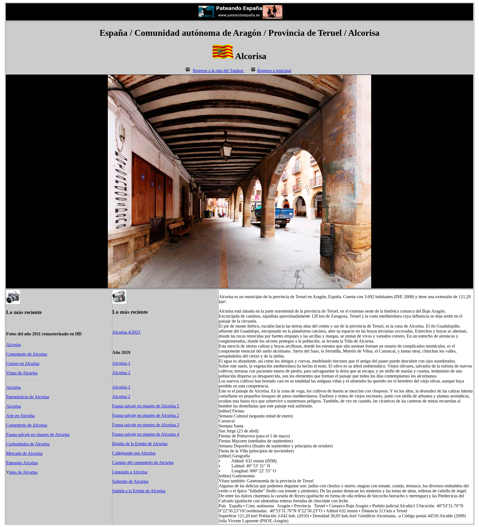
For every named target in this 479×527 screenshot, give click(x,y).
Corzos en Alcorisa (22, 363)
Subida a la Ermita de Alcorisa (138, 490)
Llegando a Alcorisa (129, 472)
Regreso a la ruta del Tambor (218, 70)
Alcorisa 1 (121, 363)
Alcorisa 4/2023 (126, 332)
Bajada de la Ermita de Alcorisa (139, 443)
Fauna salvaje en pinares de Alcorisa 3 (145, 424)
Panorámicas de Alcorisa (27, 396)
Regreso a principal (274, 70)
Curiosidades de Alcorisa (28, 444)
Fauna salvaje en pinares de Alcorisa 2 (145, 415)
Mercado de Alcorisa (24, 453)
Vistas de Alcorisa (21, 373)
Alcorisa (13, 344)
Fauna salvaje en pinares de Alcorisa (38, 434)
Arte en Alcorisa (20, 415)
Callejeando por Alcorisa (134, 453)
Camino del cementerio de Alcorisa (143, 462)
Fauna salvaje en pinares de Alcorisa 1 (145, 406)
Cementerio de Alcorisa (26, 354)
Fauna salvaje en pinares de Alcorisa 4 (145, 434)
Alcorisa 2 (121, 372)
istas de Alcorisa (23, 472)
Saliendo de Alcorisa (130, 481)
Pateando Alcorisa (22, 462)
